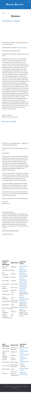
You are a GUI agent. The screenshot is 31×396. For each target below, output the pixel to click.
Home (3, 13)
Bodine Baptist (14, 4)
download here (22, 47)
